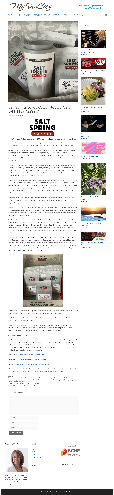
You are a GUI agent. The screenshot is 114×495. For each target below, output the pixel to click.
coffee (21, 378)
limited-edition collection (61, 378)
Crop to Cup (35, 378)
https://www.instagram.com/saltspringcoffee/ (31, 359)
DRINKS (67, 15)
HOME (9, 15)
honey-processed (44, 378)
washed (22, 381)
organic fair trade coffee (26, 380)
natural (10, 380)
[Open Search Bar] (106, 15)
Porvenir (35, 380)
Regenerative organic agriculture (47, 380)
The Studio (69, 492)
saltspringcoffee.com (54, 318)
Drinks (12, 376)
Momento (71, 378)
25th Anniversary (14, 378)
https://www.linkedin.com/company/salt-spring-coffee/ (33, 364)
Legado (52, 378)
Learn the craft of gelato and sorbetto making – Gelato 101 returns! (28, 383)
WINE (18, 15)
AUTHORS (78, 15)
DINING (27, 15)
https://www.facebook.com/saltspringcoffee (30, 355)
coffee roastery (27, 378)
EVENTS (56, 15)
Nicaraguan (16, 380)
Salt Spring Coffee (61, 380)
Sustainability (16, 381)
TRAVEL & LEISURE (41, 15)
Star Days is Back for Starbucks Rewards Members (23, 385)
